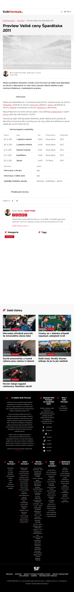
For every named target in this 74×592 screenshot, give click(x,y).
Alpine (10, 478)
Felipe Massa (65, 483)
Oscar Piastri (24, 482)
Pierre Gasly (24, 488)
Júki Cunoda (24, 516)
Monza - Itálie (38, 524)
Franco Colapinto (24, 492)
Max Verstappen (24, 480)
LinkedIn (49, 444)
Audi (10, 482)
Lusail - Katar (38, 506)
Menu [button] (69, 11)
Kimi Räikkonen (55, 112)
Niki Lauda (51, 480)
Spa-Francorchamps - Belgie (38, 537)
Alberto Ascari (51, 506)
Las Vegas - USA (38, 504)
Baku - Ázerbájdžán (38, 481)
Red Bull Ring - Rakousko (37, 526)
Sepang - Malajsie (38, 559)
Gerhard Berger (65, 473)
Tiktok (49, 440)
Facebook (49, 427)
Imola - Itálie (38, 491)
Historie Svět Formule (48, 576)
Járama (13, 108)
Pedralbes (7, 105)
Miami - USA (38, 515)
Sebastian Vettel (51, 497)
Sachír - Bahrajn (38, 478)
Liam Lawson (24, 486)
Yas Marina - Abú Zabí (38, 541)
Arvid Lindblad (24, 490)
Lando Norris (24, 475)
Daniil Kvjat (65, 489)
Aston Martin (10, 486)
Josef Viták (13, 75)
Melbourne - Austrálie (38, 512)
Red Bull (10, 474)
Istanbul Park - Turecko (37, 555)
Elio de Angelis (65, 475)
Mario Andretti (51, 491)
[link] (61, 11)
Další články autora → (20, 226)
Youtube (49, 447)
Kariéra (34, 576)
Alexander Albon (24, 507)
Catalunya (41, 108)
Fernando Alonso (24, 513)
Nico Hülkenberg (24, 501)
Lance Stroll (24, 518)
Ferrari (6, 114)
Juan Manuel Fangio (51, 488)
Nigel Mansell (51, 516)
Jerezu (50, 105)
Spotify (49, 450)
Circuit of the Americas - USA (38, 468)
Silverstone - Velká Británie (37, 532)
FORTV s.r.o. (19, 451)
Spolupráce (63, 410)
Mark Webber (65, 481)
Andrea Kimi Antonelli (24, 468)
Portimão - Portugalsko (38, 551)
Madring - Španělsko (37, 548)
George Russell (24, 471)
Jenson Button (51, 508)
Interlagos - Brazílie (37, 493)
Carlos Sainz (24, 504)
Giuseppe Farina (51, 501)
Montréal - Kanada (38, 521)
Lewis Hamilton (24, 473)
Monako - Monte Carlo (38, 517)
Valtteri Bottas (24, 520)
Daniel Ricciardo (65, 468)
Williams (10, 484)
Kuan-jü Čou (65, 498)
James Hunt (51, 504)
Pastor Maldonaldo (65, 486)
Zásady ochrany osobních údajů (37, 574)
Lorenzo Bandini (65, 495)
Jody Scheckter (51, 512)
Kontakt (18, 574)
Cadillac (10, 488)
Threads (48, 437)
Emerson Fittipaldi (51, 484)
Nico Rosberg (51, 482)
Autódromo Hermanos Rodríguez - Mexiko (37, 474)
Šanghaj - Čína (37, 529)
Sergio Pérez (24, 522)
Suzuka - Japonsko (38, 497)
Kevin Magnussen (65, 500)
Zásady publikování (60, 574)
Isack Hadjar (24, 484)
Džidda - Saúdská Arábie (38, 488)
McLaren (10, 472)
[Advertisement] (38, 3)
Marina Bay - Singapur (38, 508)
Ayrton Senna (51, 495)
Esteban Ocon (24, 510)
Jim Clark (51, 510)
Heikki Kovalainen (65, 491)
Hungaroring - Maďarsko (37, 500)
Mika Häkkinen (51, 514)
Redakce (63, 406)
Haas (10, 480)
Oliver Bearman (24, 495)
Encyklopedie (63, 408)
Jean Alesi (65, 471)
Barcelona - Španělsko (37, 484)
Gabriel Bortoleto (24, 498)
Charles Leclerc (24, 477)
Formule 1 (21, 21)
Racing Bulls (10, 476)
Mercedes (10, 468)
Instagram (49, 430)
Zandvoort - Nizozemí (37, 544)
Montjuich (34, 105)
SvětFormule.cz (9, 21)
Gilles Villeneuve (65, 478)
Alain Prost (51, 493)
